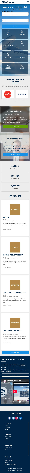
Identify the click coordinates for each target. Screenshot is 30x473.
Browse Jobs (8, 449)
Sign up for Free (8, 447)
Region (3, 18)
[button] (2, 100)
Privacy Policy (19, 470)
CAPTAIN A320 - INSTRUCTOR (12, 330)
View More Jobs (15, 352)
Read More (15, 375)
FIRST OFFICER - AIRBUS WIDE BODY (14, 293)
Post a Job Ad (8, 436)
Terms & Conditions (11, 470)
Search (15, 26)
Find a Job (7, 427)
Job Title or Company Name (7, 11)
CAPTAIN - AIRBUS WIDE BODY (13, 255)
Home (6, 425)
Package (7, 438)
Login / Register (16, 126)
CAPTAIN (6, 217)
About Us (7, 429)
